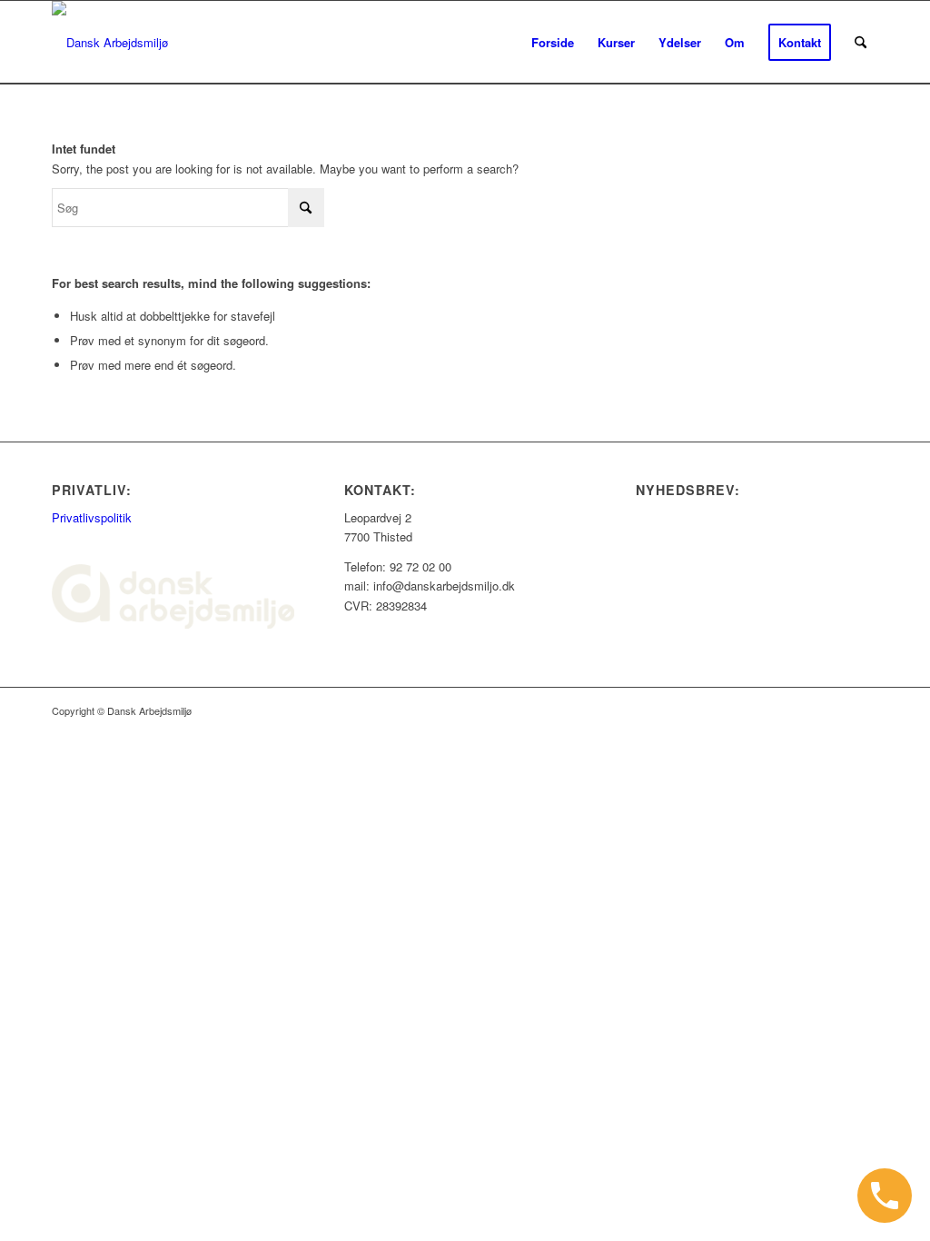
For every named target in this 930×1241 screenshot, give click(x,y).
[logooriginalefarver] (110, 42)
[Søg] (860, 42)
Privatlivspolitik (92, 517)
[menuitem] (552, 42)
